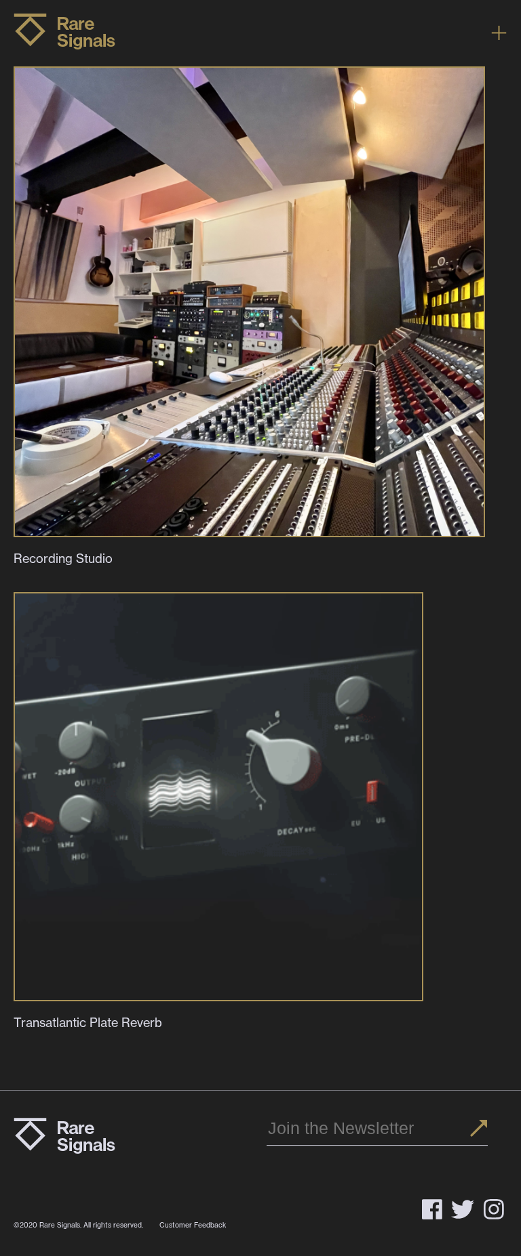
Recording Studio (63, 558)
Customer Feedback (192, 1225)
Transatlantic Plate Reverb (88, 1022)
